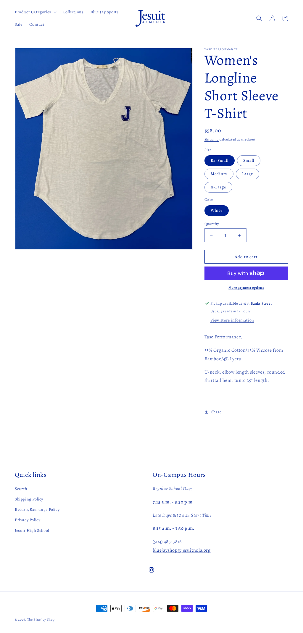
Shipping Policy (29, 499)
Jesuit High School (32, 530)
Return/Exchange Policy (37, 509)
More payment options (246, 287)
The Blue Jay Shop (41, 619)
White (217, 210)
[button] (35, 12)
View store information (232, 320)
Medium (219, 174)
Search (21, 489)
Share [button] (216, 412)
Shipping (211, 139)
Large (247, 174)
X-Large (218, 187)
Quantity (211, 223)
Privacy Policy (27, 520)
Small (248, 160)
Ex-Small (219, 160)
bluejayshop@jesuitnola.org (182, 550)
